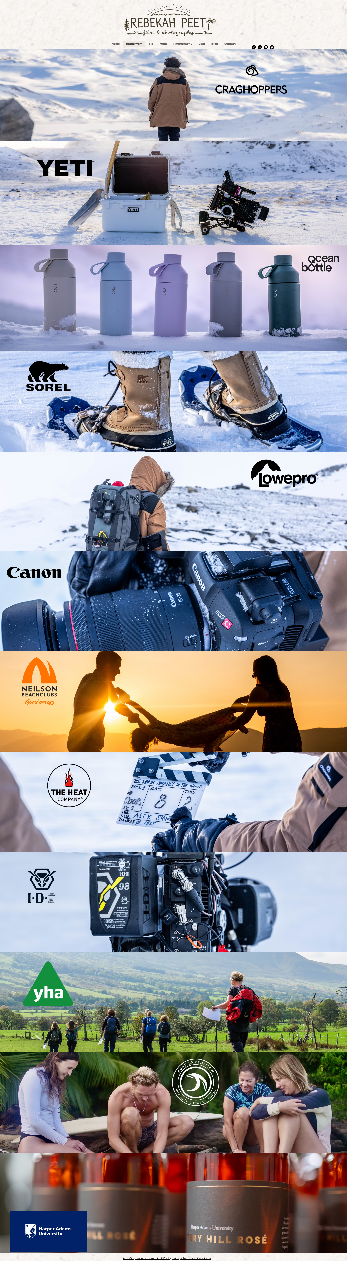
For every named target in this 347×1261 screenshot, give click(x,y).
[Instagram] (254, 47)
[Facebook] (272, 47)
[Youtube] (266, 47)
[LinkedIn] (260, 47)
